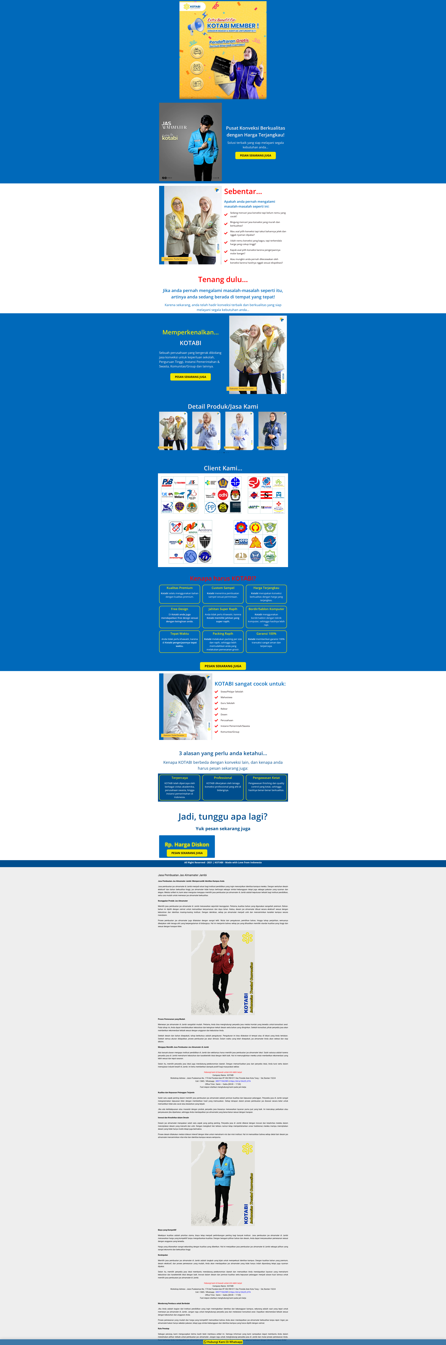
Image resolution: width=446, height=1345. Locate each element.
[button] (160, 431)
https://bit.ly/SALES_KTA (240, 1081)
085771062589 (222, 1081)
